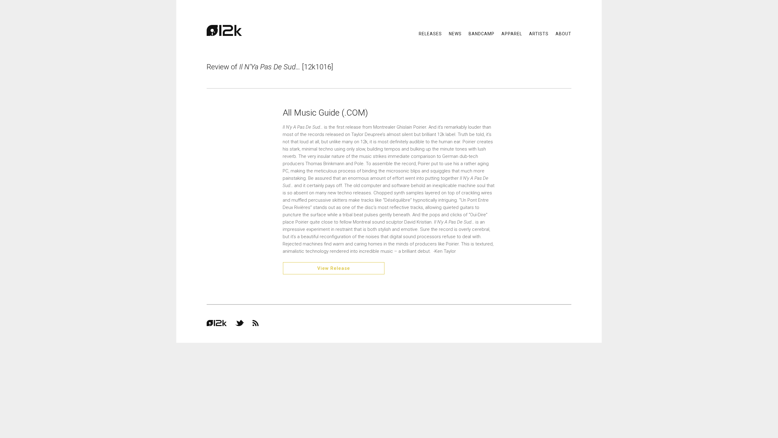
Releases (430, 33)
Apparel (511, 33)
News (455, 33)
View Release (333, 268)
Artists (539, 33)
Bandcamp (481, 33)
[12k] (224, 30)
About (563, 33)
